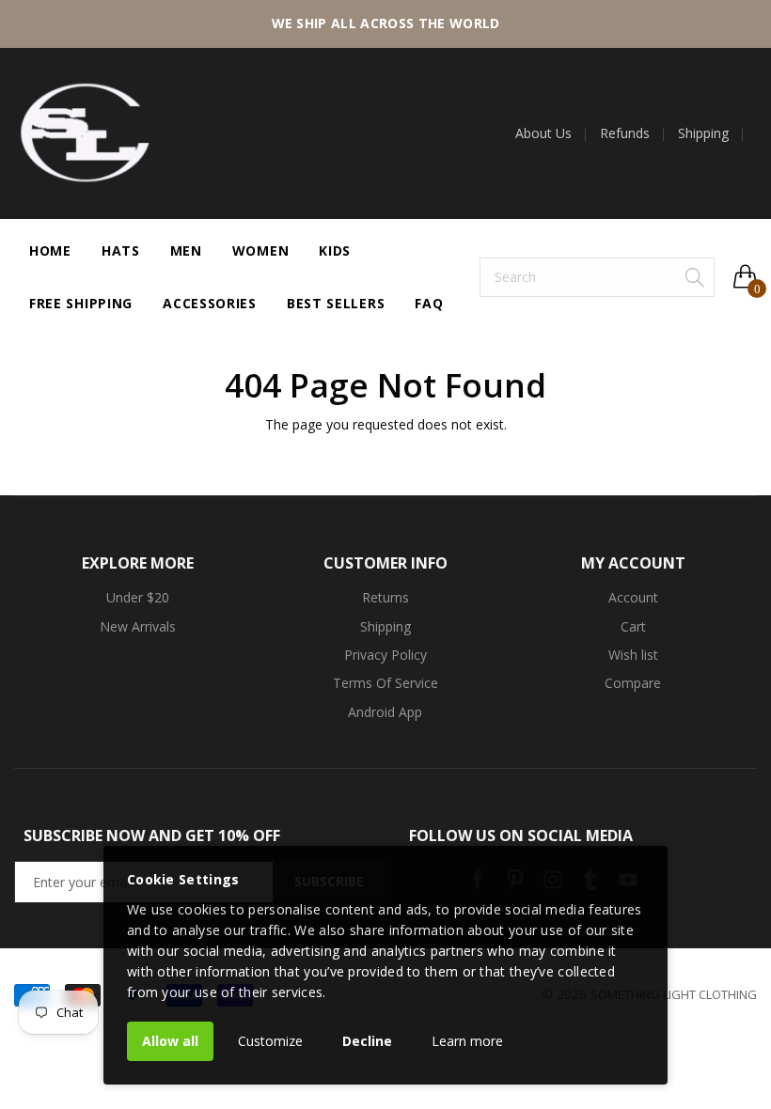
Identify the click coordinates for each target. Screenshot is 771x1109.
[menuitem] (550, 133)
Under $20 (137, 597)
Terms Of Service (385, 683)
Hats (121, 250)
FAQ (429, 303)
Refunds (625, 133)
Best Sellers (336, 303)
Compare (633, 683)
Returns (385, 597)
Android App (385, 712)
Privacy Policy (385, 655)
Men (186, 250)
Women (261, 250)
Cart (633, 626)
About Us (543, 133)
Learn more (467, 1041)
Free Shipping (81, 303)
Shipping (703, 133)
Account (633, 597)
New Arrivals (138, 626)
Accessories (210, 303)
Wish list (633, 655)
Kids (335, 250)
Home (50, 250)
